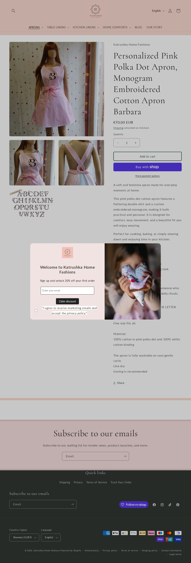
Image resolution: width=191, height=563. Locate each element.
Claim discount (67, 301)
